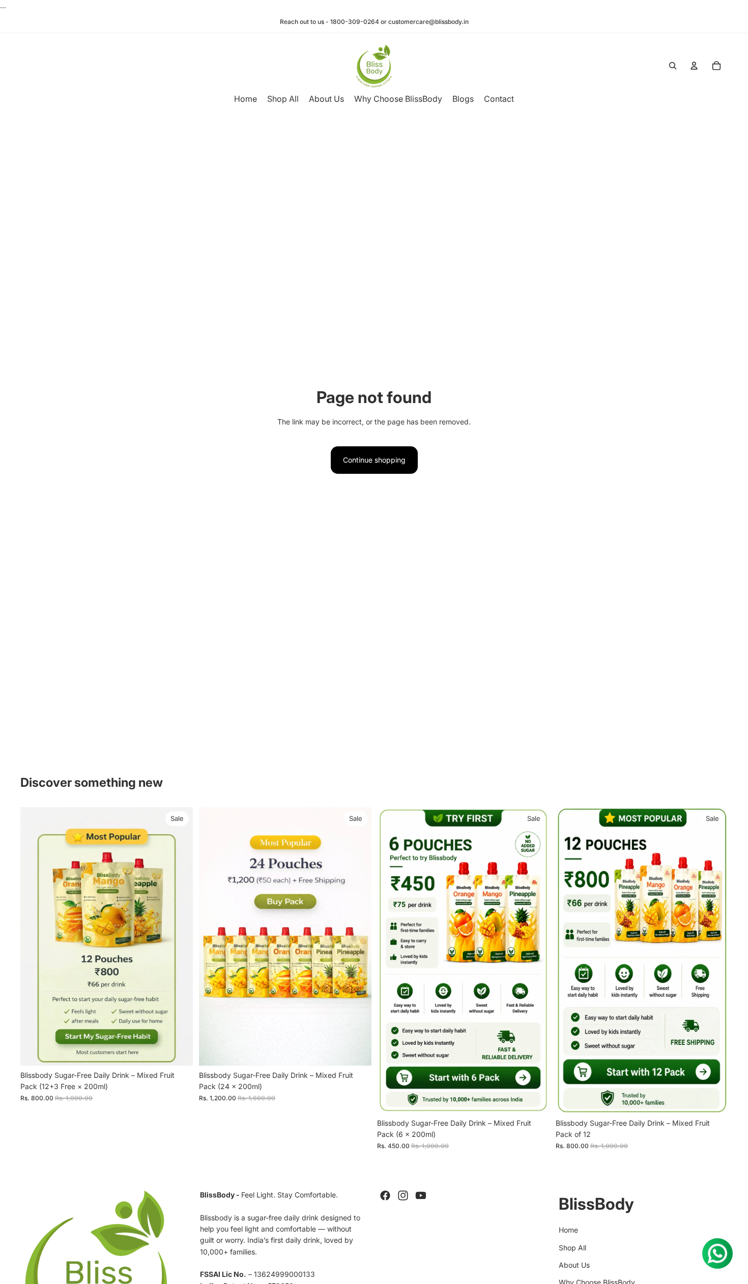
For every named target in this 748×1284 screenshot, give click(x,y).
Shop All (572, 1247)
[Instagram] (403, 1195)
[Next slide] (177, 936)
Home (568, 1229)
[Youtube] (421, 1195)
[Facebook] (385, 1195)
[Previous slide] (35, 936)
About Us (574, 1265)
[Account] (694, 65)
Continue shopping (374, 459)
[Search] (672, 65)
